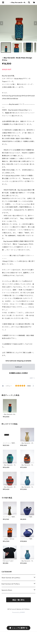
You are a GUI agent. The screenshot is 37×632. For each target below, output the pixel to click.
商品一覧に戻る (18, 600)
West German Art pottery (11, 578)
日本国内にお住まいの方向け (18, 373)
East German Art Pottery (11, 584)
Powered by (16, 612)
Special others (7, 590)
